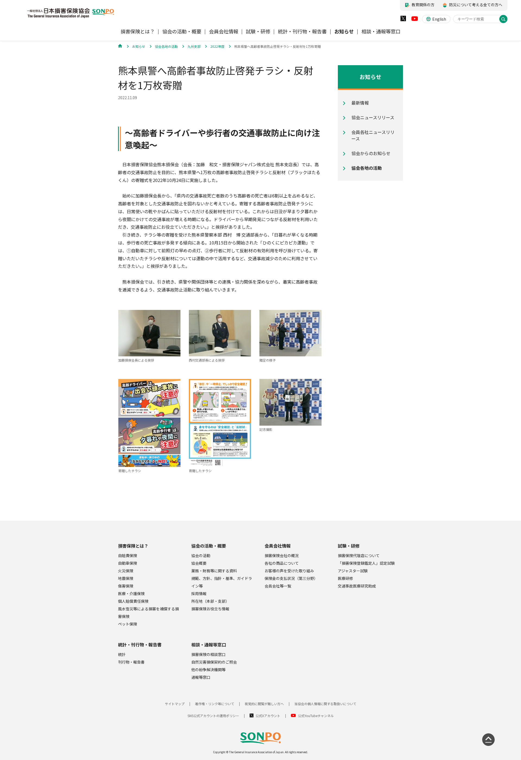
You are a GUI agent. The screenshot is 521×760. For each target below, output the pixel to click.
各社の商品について (282, 563)
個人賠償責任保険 (133, 601)
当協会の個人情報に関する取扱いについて (325, 703)
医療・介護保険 (131, 593)
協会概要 (199, 563)
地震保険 (125, 578)
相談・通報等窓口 (208, 644)
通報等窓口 (200, 677)
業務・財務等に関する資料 (214, 570)
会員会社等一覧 (278, 586)
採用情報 (199, 593)
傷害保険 (125, 586)
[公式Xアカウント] (403, 20)
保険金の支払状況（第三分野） (291, 578)
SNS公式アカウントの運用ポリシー (213, 715)
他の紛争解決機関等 (208, 669)
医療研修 (345, 578)
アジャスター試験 (353, 570)
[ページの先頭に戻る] (488, 739)
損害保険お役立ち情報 (210, 608)
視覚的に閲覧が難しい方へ (264, 703)
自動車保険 (127, 563)
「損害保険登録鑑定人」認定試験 (366, 563)
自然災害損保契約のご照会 (214, 662)
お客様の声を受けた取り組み (289, 570)
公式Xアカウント (268, 715)
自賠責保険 (127, 555)
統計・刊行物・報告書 (139, 644)
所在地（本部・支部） (210, 601)
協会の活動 (200, 555)
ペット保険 (127, 624)
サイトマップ (175, 703)
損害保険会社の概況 (282, 555)
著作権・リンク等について (214, 703)
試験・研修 (349, 545)
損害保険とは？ (133, 545)
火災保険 (125, 570)
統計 (122, 654)
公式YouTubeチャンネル (316, 715)
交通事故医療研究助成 (357, 586)
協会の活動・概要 (208, 545)
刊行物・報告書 (131, 662)
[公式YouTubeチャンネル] (414, 20)
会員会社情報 (278, 545)
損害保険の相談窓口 (208, 654)
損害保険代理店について (359, 555)
